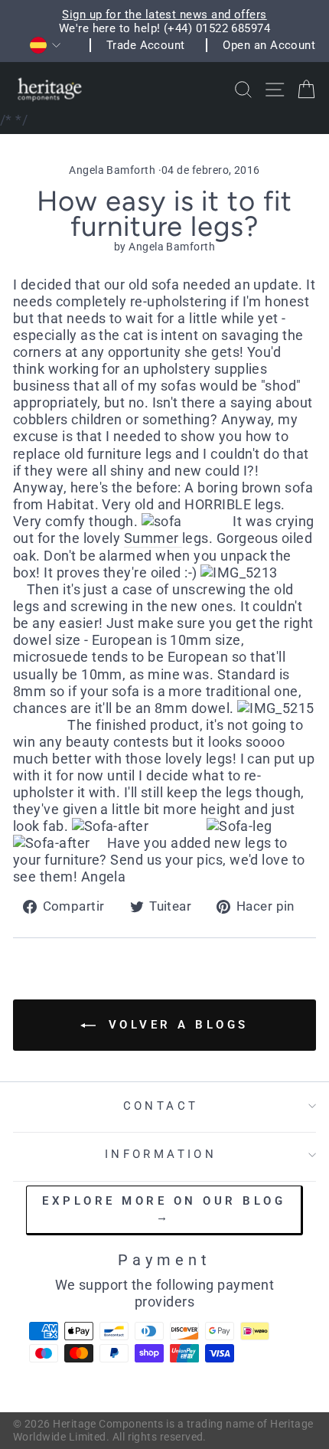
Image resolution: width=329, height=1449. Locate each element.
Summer (153, 538)
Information (161, 1154)
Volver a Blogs (175, 1025)
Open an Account (269, 45)
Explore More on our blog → (163, 1209)
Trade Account (145, 45)
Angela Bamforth (112, 170)
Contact (161, 1106)
